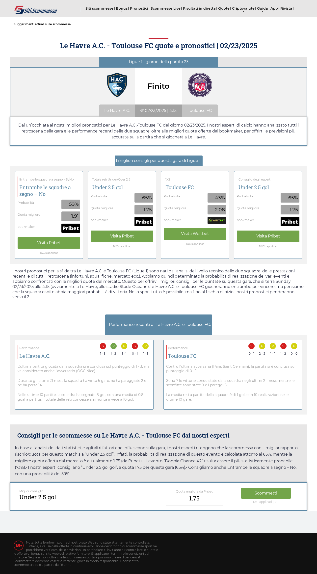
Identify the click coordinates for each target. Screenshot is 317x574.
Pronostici (139, 8)
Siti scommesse (99, 8)
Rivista (286, 8)
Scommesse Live (166, 8)
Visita (49, 242)
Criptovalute (243, 8)
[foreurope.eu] (36, 8)
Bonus (122, 8)
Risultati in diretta (199, 8)
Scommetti (266, 493)
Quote (224, 8)
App (274, 8)
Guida (262, 8)
